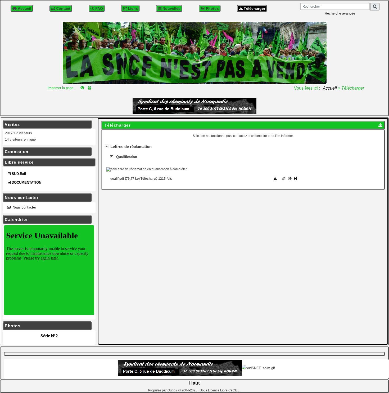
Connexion (46, 151)
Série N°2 (49, 336)
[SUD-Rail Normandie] (194, 52)
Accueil (330, 88)
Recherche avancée (340, 13)
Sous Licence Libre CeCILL (220, 390)
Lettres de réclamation (130, 146)
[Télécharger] (276, 179)
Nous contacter (46, 197)
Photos (46, 325)
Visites (46, 124)
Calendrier (46, 219)
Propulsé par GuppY (163, 390)
